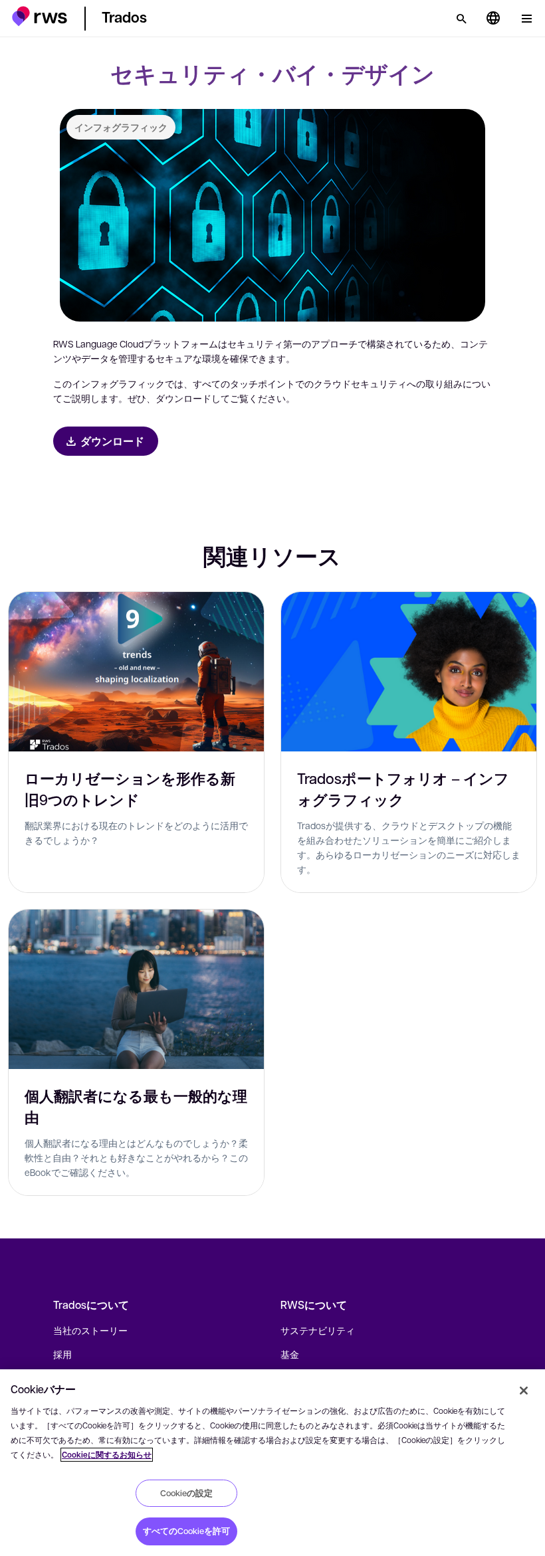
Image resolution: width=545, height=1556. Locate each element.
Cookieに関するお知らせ (107, 1454)
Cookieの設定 (186, 1493)
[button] (39, 16)
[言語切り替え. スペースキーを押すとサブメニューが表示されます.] (493, 19)
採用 (62, 1354)
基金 (289, 1354)
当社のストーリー (90, 1330)
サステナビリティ (317, 1330)
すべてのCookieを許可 (186, 1531)
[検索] (461, 19)
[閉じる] (523, 1390)
